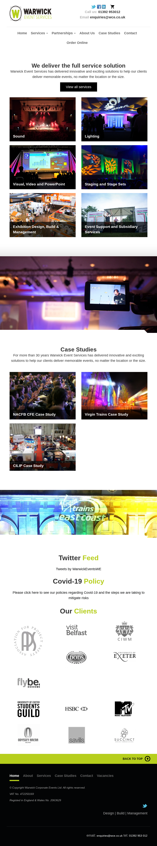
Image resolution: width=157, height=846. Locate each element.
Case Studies (109, 33)
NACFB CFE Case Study (34, 414)
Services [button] (38, 33)
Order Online (77, 43)
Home (22, 33)
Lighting (92, 136)
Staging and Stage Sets (105, 184)
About (28, 776)
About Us (87, 33)
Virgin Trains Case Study (106, 414)
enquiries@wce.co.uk (110, 835)
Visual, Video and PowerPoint (39, 184)
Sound (19, 136)
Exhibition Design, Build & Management (36, 229)
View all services (78, 87)
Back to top (133, 758)
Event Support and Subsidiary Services (111, 229)
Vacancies (105, 776)
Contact (130, 33)
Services (44, 776)
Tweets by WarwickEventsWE (78, 569)
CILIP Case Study (28, 466)
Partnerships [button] (63, 33)
